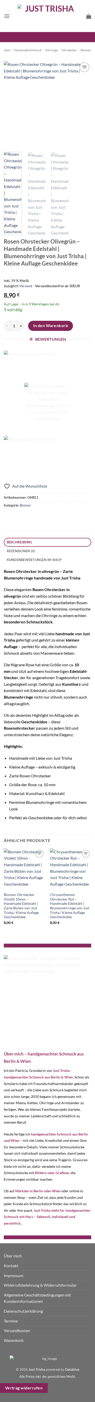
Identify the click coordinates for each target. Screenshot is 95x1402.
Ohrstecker (69, 50)
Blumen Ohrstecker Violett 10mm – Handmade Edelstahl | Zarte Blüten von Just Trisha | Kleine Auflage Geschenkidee (21, 906)
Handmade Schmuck (28, 50)
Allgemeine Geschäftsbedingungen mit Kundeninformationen (37, 1298)
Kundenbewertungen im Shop (34, 560)
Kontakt (11, 1265)
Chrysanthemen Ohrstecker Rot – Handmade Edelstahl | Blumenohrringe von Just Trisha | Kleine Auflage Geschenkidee (69, 906)
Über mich (13, 1255)
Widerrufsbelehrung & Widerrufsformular (40, 1285)
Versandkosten (17, 1330)
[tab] (47, 542)
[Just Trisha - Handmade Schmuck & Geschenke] (47, 16)
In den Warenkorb (50, 325)
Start (7, 50)
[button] (7, 16)
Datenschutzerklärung (23, 1311)
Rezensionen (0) (21, 551)
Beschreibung (19, 542)
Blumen (86, 50)
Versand (25, 286)
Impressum (13, 1275)
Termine (11, 1320)
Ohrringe (51, 50)
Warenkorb (14, 1340)
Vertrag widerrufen (24, 1388)
